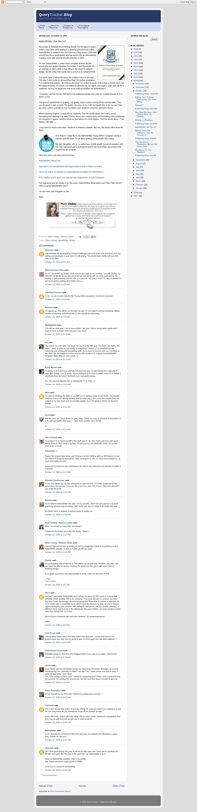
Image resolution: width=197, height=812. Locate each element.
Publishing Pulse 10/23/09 (146, 109)
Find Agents (83, 28)
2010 (136, 77)
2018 (136, 49)
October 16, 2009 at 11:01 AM (57, 770)
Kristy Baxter (51, 367)
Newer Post (45, 785)
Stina (47, 393)
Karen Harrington (53, 690)
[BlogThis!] (87, 236)
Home (41, 28)
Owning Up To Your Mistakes (143, 151)
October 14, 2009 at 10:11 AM (57, 334)
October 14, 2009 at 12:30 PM (58, 552)
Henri (47, 593)
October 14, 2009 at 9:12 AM (57, 262)
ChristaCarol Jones (54, 651)
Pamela (48, 560)
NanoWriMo (63, 240)
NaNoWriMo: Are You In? (145, 127)
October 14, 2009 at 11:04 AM (57, 407)
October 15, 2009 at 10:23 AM (58, 697)
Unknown (49, 250)
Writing (72, 240)
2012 (136, 70)
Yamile (48, 665)
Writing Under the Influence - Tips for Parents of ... (144, 133)
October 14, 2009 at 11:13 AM (57, 472)
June (138, 170)
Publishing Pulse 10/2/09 (145, 156)
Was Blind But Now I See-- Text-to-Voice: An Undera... (146, 114)
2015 (136, 60)
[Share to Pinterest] (95, 236)
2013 (136, 67)
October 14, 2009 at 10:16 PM (58, 642)
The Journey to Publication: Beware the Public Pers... (146, 144)
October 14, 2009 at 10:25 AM (58, 384)
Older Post (118, 785)
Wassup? (139, 105)
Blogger (113, 802)
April (138, 178)
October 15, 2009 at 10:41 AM (58, 722)
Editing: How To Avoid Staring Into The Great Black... (145, 99)
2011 (136, 74)
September (140, 160)
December (140, 84)
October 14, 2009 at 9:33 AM (57, 284)
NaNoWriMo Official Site (49, 161)
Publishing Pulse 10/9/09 (145, 139)
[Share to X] (89, 236)
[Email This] (84, 236)
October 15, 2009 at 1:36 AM (57, 682)
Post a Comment (49, 775)
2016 (136, 56)
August (139, 164)
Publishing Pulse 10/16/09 (146, 124)
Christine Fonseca (53, 292)
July (137, 167)
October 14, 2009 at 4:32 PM (57, 625)
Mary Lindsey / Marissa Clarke (58, 523)
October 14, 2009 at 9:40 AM (57, 299)
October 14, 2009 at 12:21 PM (58, 492)
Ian (46, 342)
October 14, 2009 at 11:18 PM (57, 657)
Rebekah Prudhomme (55, 480)
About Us (53, 28)
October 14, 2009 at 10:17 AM (58, 359)
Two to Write (50, 581)
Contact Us (68, 28)
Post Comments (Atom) (60, 791)
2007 (136, 196)
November (140, 87)
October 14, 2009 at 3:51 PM (57, 585)
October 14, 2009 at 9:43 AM (57, 317)
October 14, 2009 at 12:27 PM (58, 535)
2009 (136, 81)
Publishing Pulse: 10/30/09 (146, 94)
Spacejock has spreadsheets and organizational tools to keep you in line (70, 166)
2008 (136, 193)
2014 (136, 63)
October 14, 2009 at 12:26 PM (58, 515)
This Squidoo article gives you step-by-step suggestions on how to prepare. (72, 177)
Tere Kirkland (51, 438)
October (139, 91)
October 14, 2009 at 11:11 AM (57, 429)
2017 (136, 53)
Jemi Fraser (50, 633)
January (139, 188)
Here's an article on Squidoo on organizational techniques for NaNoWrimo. (71, 172)
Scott (47, 415)
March (138, 181)
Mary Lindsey (51, 240)
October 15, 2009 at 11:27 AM (57, 740)
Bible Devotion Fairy (54, 270)
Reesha (48, 500)
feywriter (49, 307)
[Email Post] (80, 237)
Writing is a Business (144, 120)
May (137, 174)
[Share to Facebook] (92, 236)
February (140, 185)
